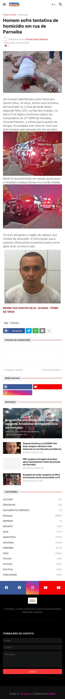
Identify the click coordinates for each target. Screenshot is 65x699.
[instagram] (17, 392)
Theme (51, 693)
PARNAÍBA (32, 548)
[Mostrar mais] (49, 330)
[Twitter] (29, 330)
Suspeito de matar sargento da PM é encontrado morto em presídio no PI (41, 476)
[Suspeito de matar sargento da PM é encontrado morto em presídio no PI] (12, 479)
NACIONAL (32, 542)
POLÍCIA (32, 558)
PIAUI (32, 553)
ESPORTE (32, 526)
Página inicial (9, 15)
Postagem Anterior (14, 369)
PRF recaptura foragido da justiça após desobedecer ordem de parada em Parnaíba (41, 462)
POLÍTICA (32, 569)
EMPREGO (32, 521)
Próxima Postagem (51, 369)
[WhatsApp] (35, 330)
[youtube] (47, 386)
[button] (4, 4)
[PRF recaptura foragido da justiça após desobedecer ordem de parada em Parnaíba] (12, 464)
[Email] (42, 330)
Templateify (26, 693)
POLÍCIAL (32, 564)
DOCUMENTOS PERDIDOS (32, 510)
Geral (32, 531)
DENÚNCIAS (32, 504)
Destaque (23, 15)
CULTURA (32, 499)
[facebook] (17, 386)
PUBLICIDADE (32, 574)
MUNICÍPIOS (32, 537)
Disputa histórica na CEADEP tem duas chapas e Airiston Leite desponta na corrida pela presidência (42, 446)
